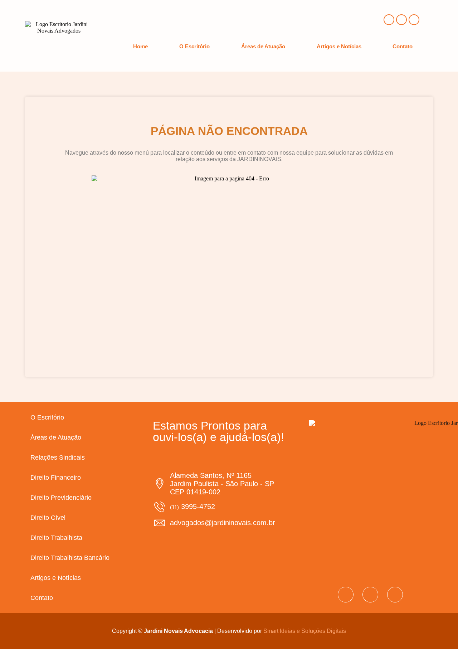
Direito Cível (47, 517)
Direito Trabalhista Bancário (69, 557)
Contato (403, 46)
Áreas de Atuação (263, 46)
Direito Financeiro (55, 477)
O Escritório (194, 46)
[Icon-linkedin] (395, 594)
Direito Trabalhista (56, 537)
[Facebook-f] (346, 594)
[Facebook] (389, 19)
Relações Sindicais (57, 457)
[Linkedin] (414, 19)
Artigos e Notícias (339, 46)
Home (140, 46)
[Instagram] (401, 19)
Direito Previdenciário (61, 497)
